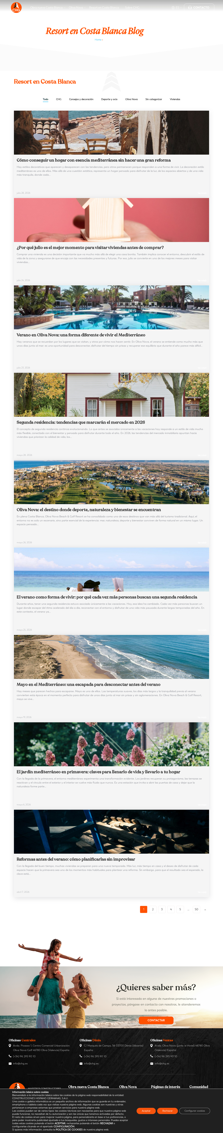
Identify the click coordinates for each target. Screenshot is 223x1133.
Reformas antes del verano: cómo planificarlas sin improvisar (76, 859)
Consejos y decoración (81, 99)
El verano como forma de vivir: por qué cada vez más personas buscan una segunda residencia (107, 597)
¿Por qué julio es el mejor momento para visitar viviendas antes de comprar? (90, 248)
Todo (45, 99)
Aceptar (146, 1110)
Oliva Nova (131, 99)
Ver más (201, 193)
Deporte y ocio (109, 99)
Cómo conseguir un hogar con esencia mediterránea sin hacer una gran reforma (94, 160)
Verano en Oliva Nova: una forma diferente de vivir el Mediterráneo (81, 335)
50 (196, 909)
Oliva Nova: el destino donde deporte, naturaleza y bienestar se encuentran (89, 510)
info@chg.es (20, 1063)
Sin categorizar (153, 99)
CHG (58, 99)
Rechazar (167, 1110)
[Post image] (111, 133)
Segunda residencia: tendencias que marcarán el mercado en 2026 (81, 422)
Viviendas (175, 99)
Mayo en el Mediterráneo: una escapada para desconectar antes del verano (88, 684)
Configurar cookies (194, 1110)
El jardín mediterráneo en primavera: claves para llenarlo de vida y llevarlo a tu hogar (98, 772)
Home (98, 39)
